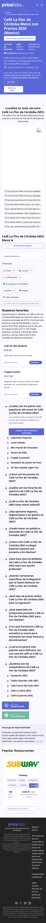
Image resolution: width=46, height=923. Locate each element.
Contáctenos (37, 877)
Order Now (35, 362)
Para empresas (38, 836)
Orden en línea (12, 89)
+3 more (34, 785)
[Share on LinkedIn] (29, 903)
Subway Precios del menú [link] (18, 808)
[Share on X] (21, 903)
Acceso (34, 830)
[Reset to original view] (38, 130)
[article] (23, 784)
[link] (23, 764)
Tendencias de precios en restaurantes (38, 856)
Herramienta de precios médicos (37, 865)
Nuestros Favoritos (11, 256)
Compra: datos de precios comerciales (19, 38)
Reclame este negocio (23, 246)
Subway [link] (23, 775)
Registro (35, 827)
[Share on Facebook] (16, 903)
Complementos (38, 874)
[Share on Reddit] (25, 903)
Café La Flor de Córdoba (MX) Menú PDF (22, 303)
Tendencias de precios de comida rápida (38, 847)
